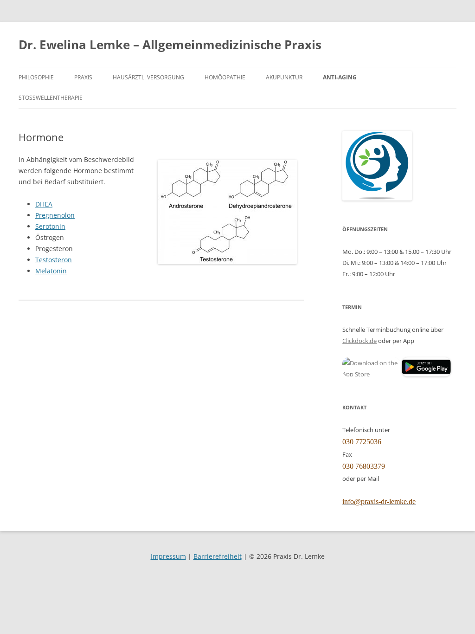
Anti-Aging (340, 77)
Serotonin (50, 226)
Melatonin (51, 270)
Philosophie (36, 77)
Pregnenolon (55, 215)
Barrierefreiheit (217, 556)
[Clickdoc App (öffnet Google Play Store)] (426, 374)
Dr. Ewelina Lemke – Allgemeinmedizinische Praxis (170, 44)
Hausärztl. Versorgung (148, 77)
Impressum (168, 556)
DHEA (43, 204)
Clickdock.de (359, 340)
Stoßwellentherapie (51, 97)
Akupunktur (284, 77)
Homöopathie (225, 77)
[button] (371, 368)
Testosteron (53, 259)
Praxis (83, 77)
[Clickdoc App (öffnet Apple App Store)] (371, 366)
